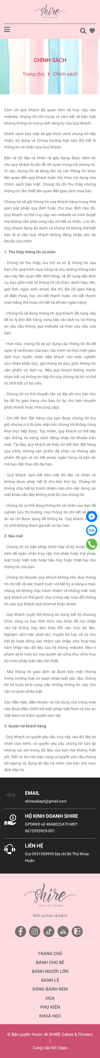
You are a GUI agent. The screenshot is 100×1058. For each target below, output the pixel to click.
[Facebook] (91, 516)
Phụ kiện (50, 1007)
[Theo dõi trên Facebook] (20, 931)
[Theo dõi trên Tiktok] (48, 931)
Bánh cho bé (50, 962)
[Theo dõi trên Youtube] (63, 931)
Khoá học (50, 1016)
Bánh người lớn (50, 971)
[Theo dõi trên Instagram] (34, 931)
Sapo (63, 1047)
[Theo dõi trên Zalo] (77, 931)
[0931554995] (91, 544)
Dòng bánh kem (50, 989)
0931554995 (43, 854)
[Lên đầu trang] (90, 1031)
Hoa (50, 998)
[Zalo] (91, 530)
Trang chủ (50, 953)
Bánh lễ (50, 980)
